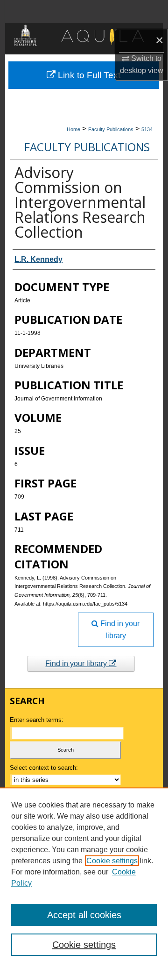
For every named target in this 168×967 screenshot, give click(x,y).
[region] (84, 877)
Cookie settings (112, 861)
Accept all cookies (84, 915)
